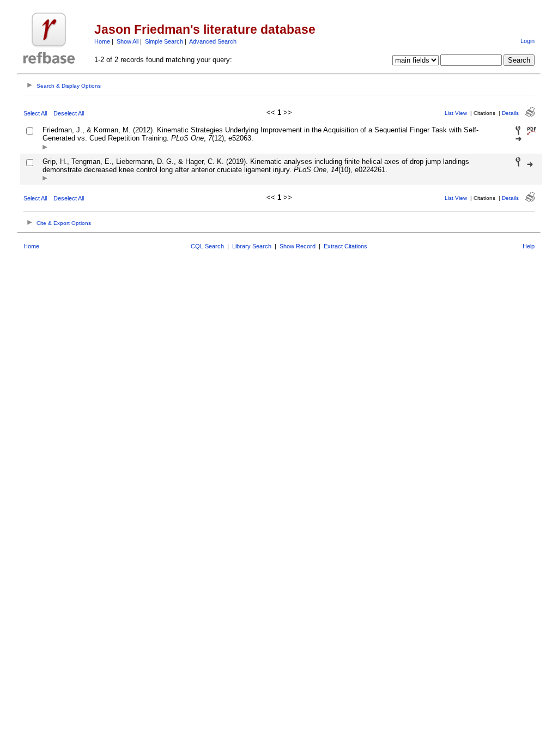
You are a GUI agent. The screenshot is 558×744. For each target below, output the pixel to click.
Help (529, 246)
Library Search (251, 246)
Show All (127, 41)
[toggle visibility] (45, 148)
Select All (35, 113)
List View (456, 113)
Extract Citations (345, 246)
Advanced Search (212, 41)
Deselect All (68, 113)
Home (102, 41)
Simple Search (164, 41)
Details (510, 113)
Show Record (298, 246)
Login (527, 41)
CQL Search (207, 246)
